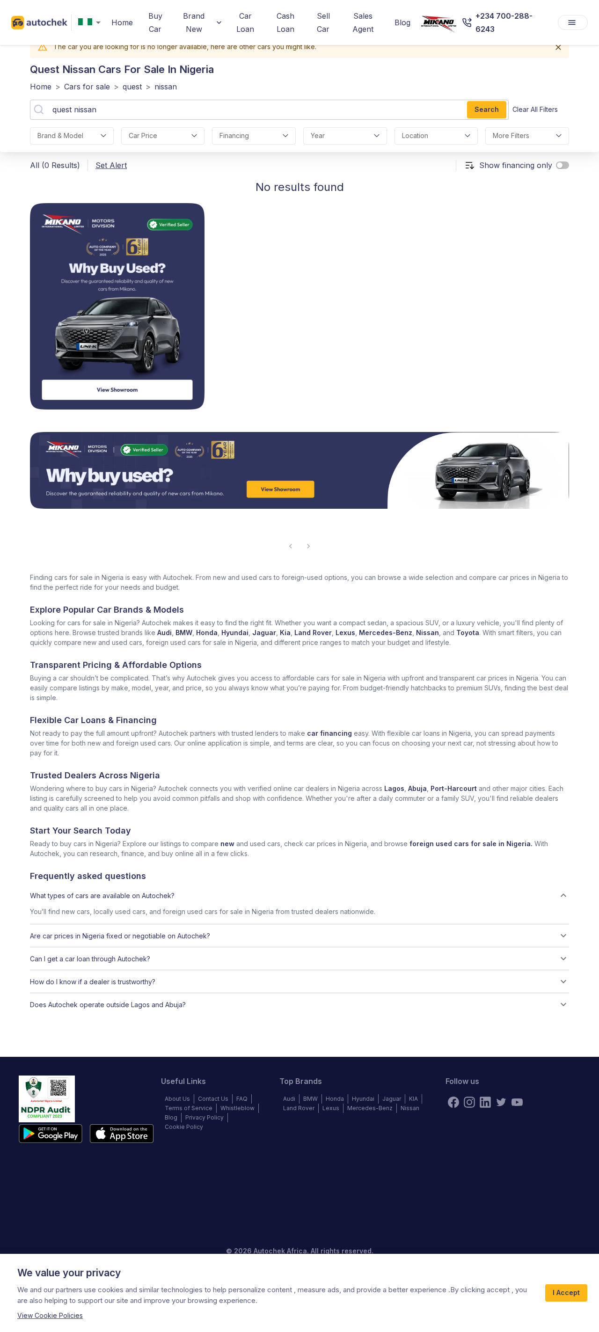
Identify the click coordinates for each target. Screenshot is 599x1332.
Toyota (467, 633)
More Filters (511, 135)
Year (318, 135)
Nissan (427, 633)
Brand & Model (60, 135)
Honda (207, 633)
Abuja (417, 788)
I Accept (566, 1292)
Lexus (345, 633)
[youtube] (517, 1102)
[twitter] (501, 1102)
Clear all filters (535, 109)
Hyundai (234, 633)
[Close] (558, 47)
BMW (183, 633)
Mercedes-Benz (385, 633)
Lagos (394, 788)
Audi (164, 633)
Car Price (143, 135)
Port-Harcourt (454, 788)
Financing (234, 135)
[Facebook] (453, 1102)
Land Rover (313, 633)
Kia (285, 633)
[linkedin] (485, 1102)
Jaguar (264, 633)
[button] (299, 895)
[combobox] (91, 23)
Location (415, 135)
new (227, 844)
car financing (329, 733)
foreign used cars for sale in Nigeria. (471, 844)
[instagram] (469, 1102)
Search (487, 109)
